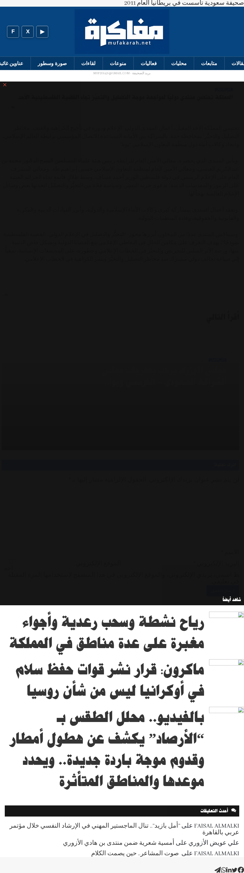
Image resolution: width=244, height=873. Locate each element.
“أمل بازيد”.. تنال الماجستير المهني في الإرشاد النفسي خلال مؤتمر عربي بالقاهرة (124, 829)
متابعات (209, 63)
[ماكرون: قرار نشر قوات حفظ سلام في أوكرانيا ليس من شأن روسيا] (226, 671)
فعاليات (149, 63)
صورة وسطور (52, 63)
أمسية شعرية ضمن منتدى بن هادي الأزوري (118, 843)
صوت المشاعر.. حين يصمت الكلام (135, 853)
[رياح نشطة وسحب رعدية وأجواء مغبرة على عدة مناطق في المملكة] (226, 623)
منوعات (118, 63)
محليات (179, 63)
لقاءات (88, 63)
